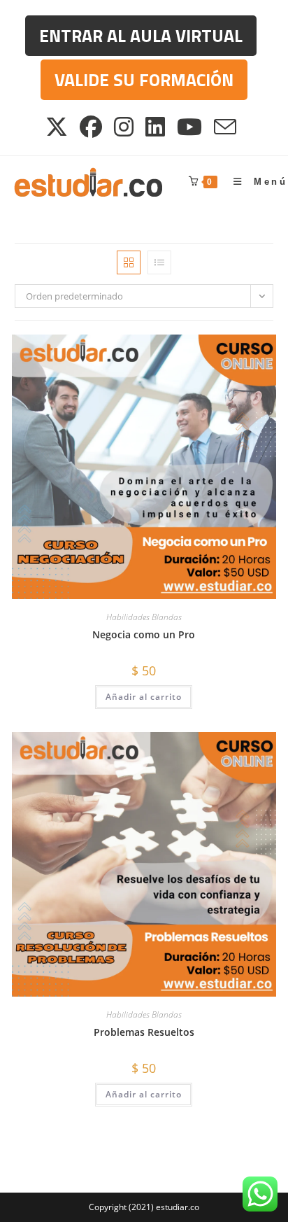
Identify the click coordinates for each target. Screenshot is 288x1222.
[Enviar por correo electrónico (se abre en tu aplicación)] (226, 126)
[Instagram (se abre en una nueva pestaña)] (125, 126)
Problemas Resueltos (144, 1032)
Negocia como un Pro (143, 634)
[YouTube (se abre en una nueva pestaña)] (190, 126)
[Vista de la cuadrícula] (129, 262)
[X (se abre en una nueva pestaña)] (60, 126)
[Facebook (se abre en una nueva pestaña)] (92, 126)
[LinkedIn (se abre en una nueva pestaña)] (156, 126)
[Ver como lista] (159, 262)
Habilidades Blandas (144, 617)
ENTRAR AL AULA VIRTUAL (141, 35)
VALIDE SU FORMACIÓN (144, 79)
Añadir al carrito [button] (144, 697)
